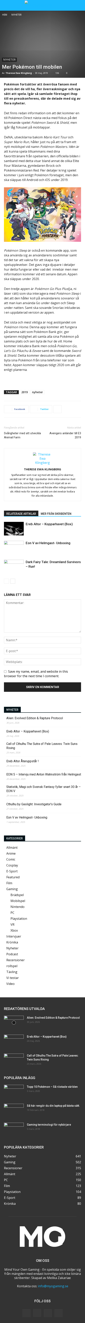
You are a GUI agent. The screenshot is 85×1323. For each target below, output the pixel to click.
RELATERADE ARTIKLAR (21, 513)
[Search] (79, 5)
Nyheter (16, 14)
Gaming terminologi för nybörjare (49, 1124)
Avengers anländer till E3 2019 (65, 435)
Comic (10, 859)
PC (12, 912)
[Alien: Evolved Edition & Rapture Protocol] (14, 1023)
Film (9, 883)
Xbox (14, 930)
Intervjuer (13, 936)
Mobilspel (17, 901)
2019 (24, 392)
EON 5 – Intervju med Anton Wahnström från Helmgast (43, 774)
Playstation (18, 918)
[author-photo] (42, 462)
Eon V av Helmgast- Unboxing (48, 543)
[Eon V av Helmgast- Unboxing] (14, 547)
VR (12, 924)
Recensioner (15, 960)
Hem (4, 14)
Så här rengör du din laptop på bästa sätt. (53, 1105)
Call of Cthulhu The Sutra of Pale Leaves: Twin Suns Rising (41, 746)
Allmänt (12, 847)
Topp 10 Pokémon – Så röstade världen (52, 1086)
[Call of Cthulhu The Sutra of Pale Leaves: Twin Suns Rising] (14, 1060)
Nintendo (17, 907)
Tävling (11, 972)
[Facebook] (26, 1313)
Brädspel (17, 895)
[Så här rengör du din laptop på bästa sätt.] (14, 1111)
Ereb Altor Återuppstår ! (22, 761)
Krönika (12, 942)
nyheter (37, 392)
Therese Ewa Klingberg (19, 72)
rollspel (11, 966)
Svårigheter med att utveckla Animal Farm (22, 435)
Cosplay (12, 865)
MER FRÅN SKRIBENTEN (56, 513)
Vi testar (12, 978)
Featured (13, 877)
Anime (11, 853)
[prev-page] (6, 581)
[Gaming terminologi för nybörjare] (14, 1129)
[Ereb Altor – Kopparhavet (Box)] (14, 528)
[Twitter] (48, 1313)
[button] (6, 5)
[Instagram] (37, 1313)
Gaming (12, 889)
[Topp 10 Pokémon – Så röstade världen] (14, 1092)
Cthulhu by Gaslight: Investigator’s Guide (33, 804)
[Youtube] (58, 1313)
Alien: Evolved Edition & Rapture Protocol (34, 718)
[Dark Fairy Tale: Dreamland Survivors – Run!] (14, 566)
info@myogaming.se (53, 1286)
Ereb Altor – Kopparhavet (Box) (49, 524)
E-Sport (12, 871)
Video (10, 984)
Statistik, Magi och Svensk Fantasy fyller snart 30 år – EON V (43, 789)
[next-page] (12, 581)
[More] (57, 409)
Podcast (12, 954)
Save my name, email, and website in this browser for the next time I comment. (36, 673)
